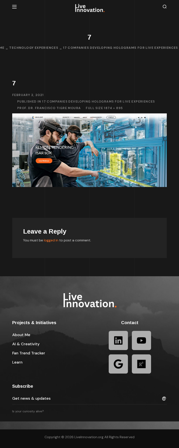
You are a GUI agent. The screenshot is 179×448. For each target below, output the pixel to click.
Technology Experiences (33, 48)
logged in (51, 240)
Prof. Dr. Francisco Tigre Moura (49, 108)
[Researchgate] (141, 364)
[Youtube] (141, 340)
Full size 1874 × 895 (104, 108)
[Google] (118, 364)
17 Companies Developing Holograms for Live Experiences (120, 48)
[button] (164, 6)
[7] (89, 116)
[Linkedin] (118, 340)
